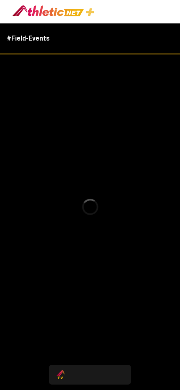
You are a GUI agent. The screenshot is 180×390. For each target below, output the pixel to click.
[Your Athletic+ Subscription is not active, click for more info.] (92, 13)
